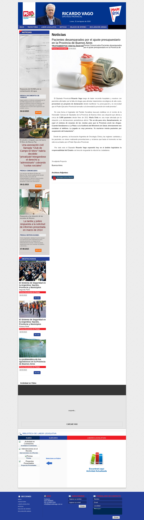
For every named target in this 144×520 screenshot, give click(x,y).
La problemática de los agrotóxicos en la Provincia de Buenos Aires (32, 361)
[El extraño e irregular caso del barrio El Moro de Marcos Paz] (38, 138)
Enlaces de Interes (78, 27)
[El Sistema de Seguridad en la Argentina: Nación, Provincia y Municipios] (34, 280)
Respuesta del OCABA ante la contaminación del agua (30, 90)
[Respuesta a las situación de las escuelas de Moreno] (38, 214)
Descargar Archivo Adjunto (65, 177)
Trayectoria (32, 27)
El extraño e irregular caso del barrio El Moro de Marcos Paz (33, 141)
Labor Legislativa (48, 27)
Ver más (38, 112)
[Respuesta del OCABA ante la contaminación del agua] (38, 87)
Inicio (22, 27)
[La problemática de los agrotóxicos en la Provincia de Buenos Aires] (34, 357)
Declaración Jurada (98, 27)
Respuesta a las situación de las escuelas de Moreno (31, 217)
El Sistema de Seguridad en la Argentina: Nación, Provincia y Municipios (32, 285)
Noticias (63, 27)
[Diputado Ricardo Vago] (51, 14)
